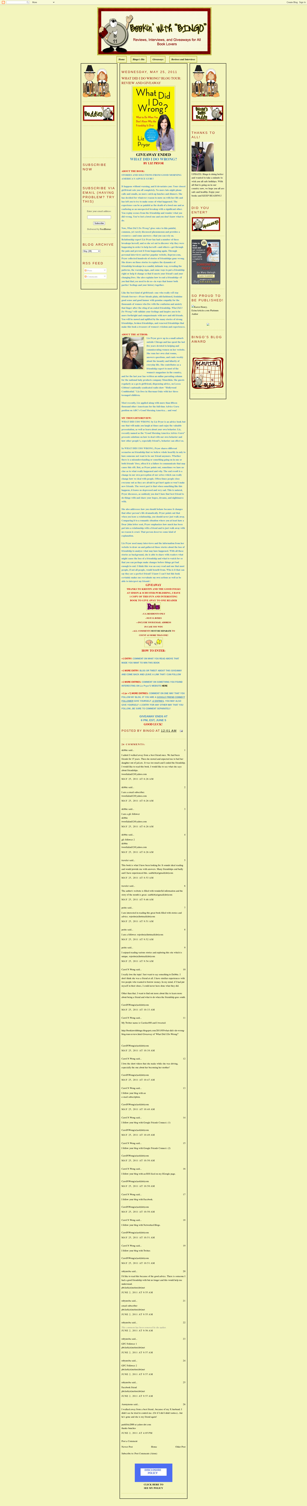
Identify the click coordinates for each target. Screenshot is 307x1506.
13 (184, 1088)
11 (184, 1017)
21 (184, 1300)
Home (121, 59)
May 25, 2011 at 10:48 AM (138, 1109)
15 (184, 1143)
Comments (92, 276)
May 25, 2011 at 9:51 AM (138, 921)
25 (184, 1382)
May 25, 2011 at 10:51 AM (138, 1237)
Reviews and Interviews (183, 59)
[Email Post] (181, 730)
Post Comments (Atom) (145, 1453)
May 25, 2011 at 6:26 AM (138, 778)
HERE (165, 686)
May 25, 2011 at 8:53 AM (138, 877)
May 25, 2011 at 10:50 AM (138, 1160)
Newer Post (127, 1446)
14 (184, 1117)
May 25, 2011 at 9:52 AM (138, 939)
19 (184, 1245)
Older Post (180, 1446)
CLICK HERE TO (153, 1484)
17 (184, 1194)
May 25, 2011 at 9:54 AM (138, 961)
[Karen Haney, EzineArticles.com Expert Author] (208, 313)
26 (184, 1404)
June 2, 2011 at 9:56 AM (137, 1330)
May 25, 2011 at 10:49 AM (138, 1134)
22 (184, 1322)
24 (184, 1360)
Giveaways (158, 59)
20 (184, 1271)
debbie (125, 750)
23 (184, 1338)
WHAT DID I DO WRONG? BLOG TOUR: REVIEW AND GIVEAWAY (151, 80)
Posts (89, 270)
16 (184, 1168)
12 (184, 1058)
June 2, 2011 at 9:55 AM (137, 1292)
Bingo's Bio (139, 59)
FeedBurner (105, 229)
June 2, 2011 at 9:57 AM (137, 1352)
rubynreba (126, 1271)
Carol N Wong (128, 969)
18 (184, 1219)
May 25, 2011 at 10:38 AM (138, 1050)
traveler (125, 860)
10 (184, 969)
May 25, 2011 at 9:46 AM (138, 899)
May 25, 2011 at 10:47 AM (138, 1079)
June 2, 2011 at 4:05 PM (137, 1432)
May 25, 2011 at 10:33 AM (138, 1009)
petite (124, 907)
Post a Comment (129, 1441)
